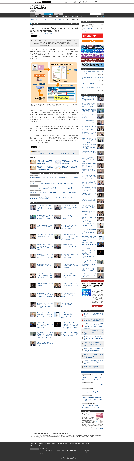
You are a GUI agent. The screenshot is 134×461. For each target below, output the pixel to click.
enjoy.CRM (72, 153)
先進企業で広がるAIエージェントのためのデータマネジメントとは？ (69, 305)
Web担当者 (75, 1)
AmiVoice (42, 153)
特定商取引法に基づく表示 (81, 443)
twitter (31, 11)
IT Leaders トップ (33, 19)
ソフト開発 (85, 1)
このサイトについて (34, 443)
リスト (38, 35)
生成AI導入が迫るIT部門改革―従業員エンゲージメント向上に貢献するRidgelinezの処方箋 (69, 334)
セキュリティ (68, 16)
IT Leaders (38, 7)
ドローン (79, 2)
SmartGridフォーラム (91, 450)
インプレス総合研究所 (73, 450)
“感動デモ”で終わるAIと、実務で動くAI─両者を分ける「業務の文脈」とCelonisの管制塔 (69, 207)
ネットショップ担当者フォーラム (47, 452)
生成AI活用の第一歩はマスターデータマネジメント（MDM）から (89, 153)
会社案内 (62, 443)
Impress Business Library (87, 28)
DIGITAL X (89, 452)
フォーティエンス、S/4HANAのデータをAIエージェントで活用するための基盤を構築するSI (45, 168)
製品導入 (65, 2)
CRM (66, 153)
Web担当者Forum (64, 450)
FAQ (68, 153)
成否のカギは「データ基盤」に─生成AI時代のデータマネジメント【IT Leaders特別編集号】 (52, 183)
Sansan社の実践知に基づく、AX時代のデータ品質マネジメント (89, 122)
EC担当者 (80, 1)
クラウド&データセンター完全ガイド (47, 450)
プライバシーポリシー (69, 443)
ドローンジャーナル (96, 452)
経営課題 (40, 14)
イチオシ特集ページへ (97, 306)
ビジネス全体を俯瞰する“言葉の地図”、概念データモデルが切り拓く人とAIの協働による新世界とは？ (45, 275)
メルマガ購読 (47, 443)
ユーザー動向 (41, 16)
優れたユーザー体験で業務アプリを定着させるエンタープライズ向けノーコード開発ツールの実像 (45, 314)
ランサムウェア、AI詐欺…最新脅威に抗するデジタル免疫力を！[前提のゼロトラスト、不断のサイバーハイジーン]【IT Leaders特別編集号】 (54, 197)
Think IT (58, 450)
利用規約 (41, 443)
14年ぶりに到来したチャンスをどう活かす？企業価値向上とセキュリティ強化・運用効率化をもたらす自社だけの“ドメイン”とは (89, 262)
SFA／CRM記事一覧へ (73, 23)
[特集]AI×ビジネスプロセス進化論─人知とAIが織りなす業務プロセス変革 (92, 285)
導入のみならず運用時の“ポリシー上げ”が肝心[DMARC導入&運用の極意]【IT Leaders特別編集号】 (54, 192)
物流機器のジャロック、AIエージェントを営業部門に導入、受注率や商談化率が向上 (70, 162)
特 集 (58, 14)
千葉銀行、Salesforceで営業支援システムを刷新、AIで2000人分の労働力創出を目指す (45, 162)
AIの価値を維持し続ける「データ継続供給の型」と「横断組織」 (89, 171)
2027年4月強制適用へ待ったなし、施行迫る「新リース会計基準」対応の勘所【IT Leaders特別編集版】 (54, 178)
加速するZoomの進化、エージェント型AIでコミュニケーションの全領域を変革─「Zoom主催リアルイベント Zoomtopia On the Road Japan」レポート (69, 326)
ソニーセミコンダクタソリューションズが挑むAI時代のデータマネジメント (69, 285)
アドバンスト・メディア (59, 153)
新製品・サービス (57, 19)
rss (35, 11)
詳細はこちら (99, 428)
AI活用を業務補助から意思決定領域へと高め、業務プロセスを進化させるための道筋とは (69, 256)
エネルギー (75, 2)
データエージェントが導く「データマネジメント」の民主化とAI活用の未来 (69, 217)
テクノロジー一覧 (42, 19)
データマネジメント (77, 16)
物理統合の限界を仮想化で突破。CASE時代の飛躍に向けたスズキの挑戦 (69, 295)
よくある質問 (37, 445)
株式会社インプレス (44, 448)
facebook (33, 11)
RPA (61, 16)
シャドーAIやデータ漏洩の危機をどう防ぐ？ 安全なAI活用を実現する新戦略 (69, 275)
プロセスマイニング (50, 16)
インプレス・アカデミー (45, 453)
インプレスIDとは (87, 31)
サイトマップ (90, 443)
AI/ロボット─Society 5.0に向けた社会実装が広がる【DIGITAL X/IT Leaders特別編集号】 (51, 188)
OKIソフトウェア (35, 153)
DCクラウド (56, 2)
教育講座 (84, 2)
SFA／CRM (50, 19)
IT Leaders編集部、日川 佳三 (46, 33)
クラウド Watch (82, 450)
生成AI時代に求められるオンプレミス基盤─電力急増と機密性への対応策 (45, 344)
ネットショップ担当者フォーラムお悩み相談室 (64, 452)
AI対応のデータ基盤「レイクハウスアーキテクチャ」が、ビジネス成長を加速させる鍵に (69, 227)
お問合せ (32, 445)
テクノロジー (49, 14)
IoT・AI (89, 1)
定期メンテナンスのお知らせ (88, 83)
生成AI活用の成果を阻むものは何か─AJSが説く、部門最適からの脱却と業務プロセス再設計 (45, 217)
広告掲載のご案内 (55, 443)
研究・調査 (95, 1)
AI (57, 16)
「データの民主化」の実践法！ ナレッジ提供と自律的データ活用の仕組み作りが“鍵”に (69, 266)
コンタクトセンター (49, 153)
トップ (32, 15)
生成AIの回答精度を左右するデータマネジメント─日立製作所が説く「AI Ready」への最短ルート (45, 295)
